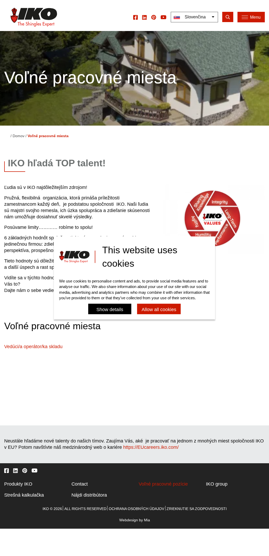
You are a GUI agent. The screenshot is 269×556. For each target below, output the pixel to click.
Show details (109, 309)
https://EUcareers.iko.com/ (151, 447)
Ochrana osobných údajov (136, 509)
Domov (18, 136)
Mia (147, 520)
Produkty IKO (18, 484)
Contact (79, 484)
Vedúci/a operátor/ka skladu (33, 346)
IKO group (216, 484)
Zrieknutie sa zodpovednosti (197, 509)
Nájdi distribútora (89, 495)
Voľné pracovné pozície (163, 484)
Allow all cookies (159, 309)
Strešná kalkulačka (24, 495)
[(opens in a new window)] (135, 17)
